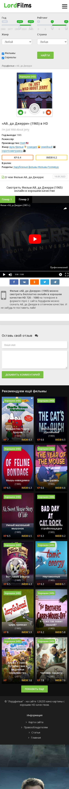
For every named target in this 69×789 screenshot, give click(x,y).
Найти (45, 55)
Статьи (35, 732)
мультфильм (16, 146)
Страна (42, 34)
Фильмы (10, 53)
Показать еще (34, 689)
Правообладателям (36, 727)
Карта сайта (35, 722)
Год (4, 17)
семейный (46, 146)
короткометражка (12, 150)
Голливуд (53, 167)
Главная (36, 737)
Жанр (5, 34)
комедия (32, 146)
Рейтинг (42, 17)
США (22, 143)
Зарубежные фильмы (25, 167)
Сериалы (10, 57)
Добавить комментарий (22, 374)
